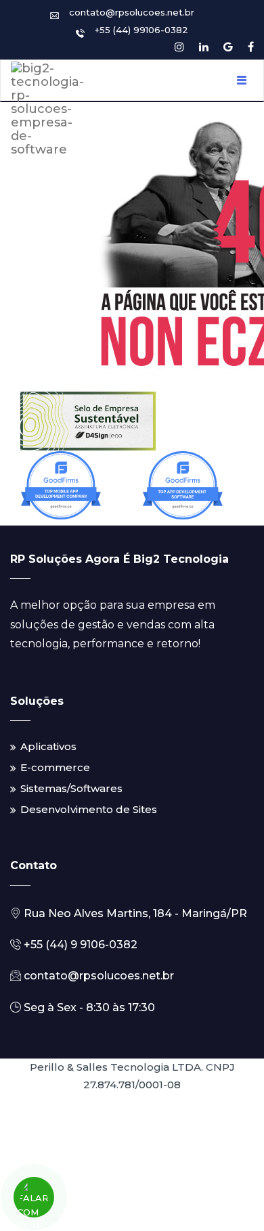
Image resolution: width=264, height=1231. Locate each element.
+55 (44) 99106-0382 (141, 29)
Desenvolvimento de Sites (88, 809)
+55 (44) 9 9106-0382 (79, 944)
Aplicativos (48, 746)
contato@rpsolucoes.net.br (131, 12)
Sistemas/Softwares (71, 788)
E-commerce (55, 767)
